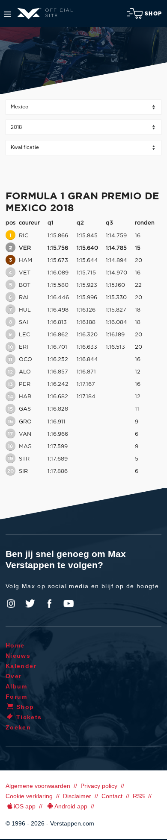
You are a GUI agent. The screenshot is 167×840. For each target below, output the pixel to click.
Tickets (29, 717)
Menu (7, 14)
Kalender (21, 665)
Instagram (11, 603)
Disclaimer (77, 796)
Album (16, 686)
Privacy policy (99, 785)
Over (14, 676)
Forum (16, 696)
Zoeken (18, 727)
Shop (153, 13)
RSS (139, 796)
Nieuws (18, 655)
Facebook (49, 603)
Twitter (30, 603)
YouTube (68, 603)
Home (15, 645)
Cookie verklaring (29, 796)
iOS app (25, 806)
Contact (111, 796)
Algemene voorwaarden (38, 785)
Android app (70, 806)
